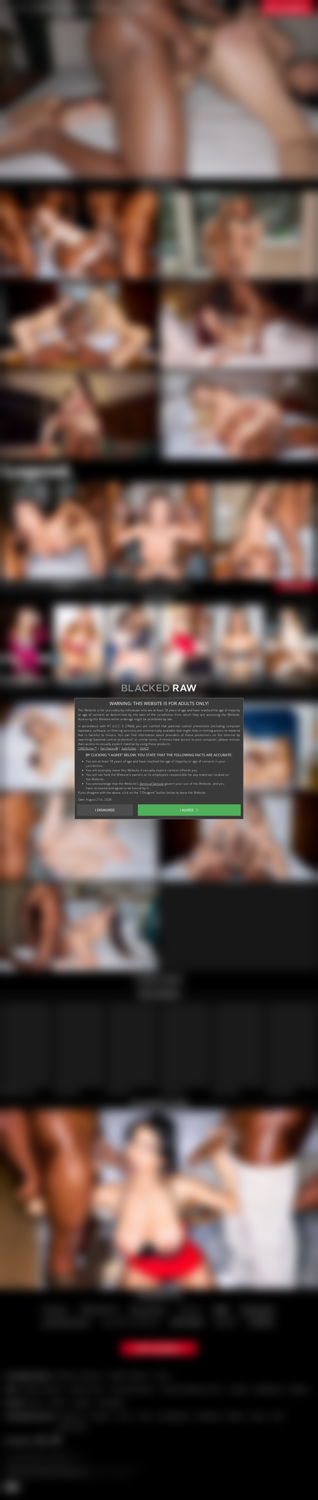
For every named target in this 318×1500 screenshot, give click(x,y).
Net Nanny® (109, 748)
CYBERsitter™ (87, 748)
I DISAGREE (105, 810)
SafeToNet (128, 748)
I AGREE (187, 810)
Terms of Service (152, 784)
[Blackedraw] (159, 689)
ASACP (144, 748)
